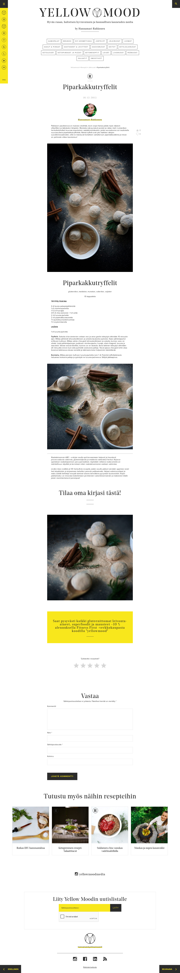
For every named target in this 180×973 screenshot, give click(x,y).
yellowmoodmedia (92, 874)
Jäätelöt (100, 41)
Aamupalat (54, 41)
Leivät (106, 53)
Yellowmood (75, 67)
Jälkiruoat (114, 41)
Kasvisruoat (98, 47)
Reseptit (84, 67)
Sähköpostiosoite (55, 744)
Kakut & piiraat (52, 47)
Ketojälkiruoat (127, 47)
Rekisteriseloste (90, 967)
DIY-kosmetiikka (83, 41)
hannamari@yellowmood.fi (90, 947)
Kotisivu (50, 756)
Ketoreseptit (92, 53)
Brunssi (67, 41)
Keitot (112, 47)
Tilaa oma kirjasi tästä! (90, 493)
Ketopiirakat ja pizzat (70, 53)
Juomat (128, 41)
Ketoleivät (48, 53)
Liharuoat (118, 53)
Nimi (49, 733)
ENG (4, 80)
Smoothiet (96, 58)
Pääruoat (133, 53)
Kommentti (51, 706)
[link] (90, 12)
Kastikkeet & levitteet (76, 47)
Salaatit (82, 58)
